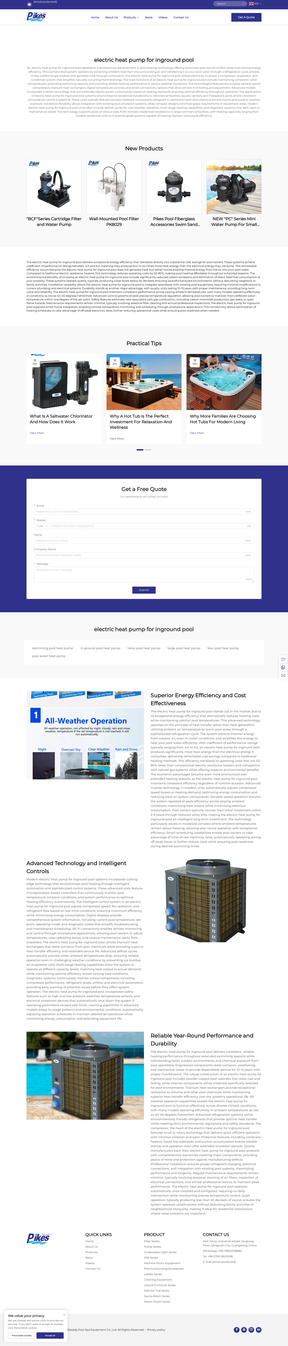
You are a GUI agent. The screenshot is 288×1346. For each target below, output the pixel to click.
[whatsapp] (283, 667)
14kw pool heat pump (144, 648)
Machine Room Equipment (162, 1263)
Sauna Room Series (157, 1296)
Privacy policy (156, 1329)
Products (130, 17)
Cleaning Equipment (158, 1279)
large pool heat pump (184, 648)
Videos (163, 17)
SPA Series (151, 1257)
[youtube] (244, 1330)
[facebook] (237, 1330)
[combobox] (42, 526)
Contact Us (181, 17)
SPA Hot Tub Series (156, 1290)
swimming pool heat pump (52, 648)
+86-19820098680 (230, 1250)
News (148, 17)
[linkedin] (259, 1330)
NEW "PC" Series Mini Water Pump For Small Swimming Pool (234, 221)
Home (95, 17)
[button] (140, 449)
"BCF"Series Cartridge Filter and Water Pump (54, 221)
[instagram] (251, 1330)
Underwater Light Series (160, 1252)
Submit (144, 590)
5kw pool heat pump (223, 648)
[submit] (243, 3)
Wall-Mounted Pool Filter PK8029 (114, 221)
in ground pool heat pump (100, 648)
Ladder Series (153, 1274)
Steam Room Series (157, 1301)
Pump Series (152, 1246)
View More (37, 433)
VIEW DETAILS (54, 186)
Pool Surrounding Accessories (164, 1268)
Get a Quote (246, 17)
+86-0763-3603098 (220, 1256)
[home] (37, 16)
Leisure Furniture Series (160, 1285)
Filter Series (152, 1241)
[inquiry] (283, 659)
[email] (283, 675)
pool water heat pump (49, 656)
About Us (111, 17)
